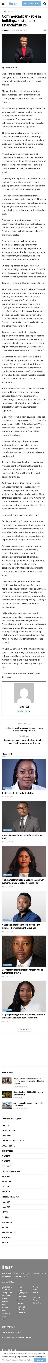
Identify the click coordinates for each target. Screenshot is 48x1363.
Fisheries (6, 1166)
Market (6, 1191)
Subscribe (32, 3)
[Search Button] (44, 3)
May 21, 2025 (21, 30)
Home (4, 11)
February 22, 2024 (21, 1108)
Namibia (6, 1207)
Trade (5, 1242)
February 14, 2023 (21, 1086)
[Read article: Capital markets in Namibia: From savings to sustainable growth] (24, 951)
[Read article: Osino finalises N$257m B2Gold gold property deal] (7, 1094)
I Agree (39, 1360)
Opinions (11, 11)
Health (6, 1176)
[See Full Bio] (29, 711)
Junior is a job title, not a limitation (18, 793)
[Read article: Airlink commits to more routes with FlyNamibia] (7, 1105)
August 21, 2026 (8, 841)
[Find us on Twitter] (5, 1350)
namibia (6, 1202)
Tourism (6, 1237)
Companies (7, 1151)
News (5, 1212)
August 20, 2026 (8, 976)
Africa (5, 1125)
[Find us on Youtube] (9, 1350)
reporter (8, 30)
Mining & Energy (10, 1197)
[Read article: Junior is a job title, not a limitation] (24, 774)
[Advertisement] (24, 1050)
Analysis (6, 1135)
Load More (24, 1029)
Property (7, 1222)
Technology (9, 1232)
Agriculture (8, 1130)
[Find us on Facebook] (2, 1350)
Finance (6, 1156)
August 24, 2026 (8, 796)
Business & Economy (13, 1140)
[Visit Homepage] (13, 4)
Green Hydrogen (11, 1171)
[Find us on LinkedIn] (12, 1350)
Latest (5, 1186)
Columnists (8, 1146)
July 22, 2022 (19, 1097)
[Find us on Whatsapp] (15, 1350)
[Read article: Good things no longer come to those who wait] (24, 816)
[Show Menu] (3, 3)
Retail (5, 1227)
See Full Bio (22, 711)
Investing (7, 1181)
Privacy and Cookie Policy (21, 1360)
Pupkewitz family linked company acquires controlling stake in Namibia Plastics (29, 1081)
